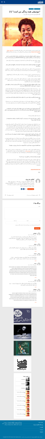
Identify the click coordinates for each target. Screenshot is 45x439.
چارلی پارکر (27, 151)
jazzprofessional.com (35, 169)
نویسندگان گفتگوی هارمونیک (38, 424)
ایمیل (27, 220)
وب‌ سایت (15, 220)
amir (35, 263)
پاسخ (36, 241)
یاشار (35, 280)
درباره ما (41, 429)
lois (39, 172)
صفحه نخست (40, 422)
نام (39, 220)
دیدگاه (39, 206)
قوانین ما (41, 427)
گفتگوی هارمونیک (35, 14)
